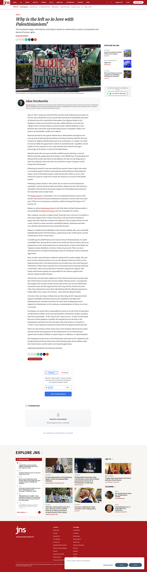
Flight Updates (55, 7)
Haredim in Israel (75, 7)
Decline (135, 565)
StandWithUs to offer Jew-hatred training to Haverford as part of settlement (28, 506)
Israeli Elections (34, 7)
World (27, 2)
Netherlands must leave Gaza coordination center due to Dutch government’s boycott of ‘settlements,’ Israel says (87, 480)
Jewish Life (59, 2)
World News (77, 475)
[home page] (6, 3)
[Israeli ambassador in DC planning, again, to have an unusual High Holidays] (58, 465)
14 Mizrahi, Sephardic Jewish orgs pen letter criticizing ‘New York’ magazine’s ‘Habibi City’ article (29, 489)
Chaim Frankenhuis (120, 498)
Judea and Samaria (65, 7)
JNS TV (51, 2)
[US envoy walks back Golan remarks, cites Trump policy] (88, 495)
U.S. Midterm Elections (44, 7)
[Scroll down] (39, 512)
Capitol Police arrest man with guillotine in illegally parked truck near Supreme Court (28, 466)
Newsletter (119, 2)
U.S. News (47, 504)
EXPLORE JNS (28, 453)
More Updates (21, 512)
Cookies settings (108, 565)
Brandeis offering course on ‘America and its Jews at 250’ (29, 473)
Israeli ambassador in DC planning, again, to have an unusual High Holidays (58, 479)
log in (54, 423)
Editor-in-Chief (88, 7)
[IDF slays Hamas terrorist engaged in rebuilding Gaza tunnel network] (127, 74)
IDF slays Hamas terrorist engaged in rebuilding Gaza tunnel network (113, 74)
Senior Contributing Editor (110, 60)
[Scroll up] (36, 512)
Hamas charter (36, 196)
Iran (82, 7)
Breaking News (24, 459)
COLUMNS (109, 486)
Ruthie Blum (107, 64)
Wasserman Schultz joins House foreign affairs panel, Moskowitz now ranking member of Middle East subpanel (29, 481)
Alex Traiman (108, 482)
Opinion (43, 2)
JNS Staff (106, 56)
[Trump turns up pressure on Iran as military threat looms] (118, 468)
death (43, 211)
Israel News (107, 50)
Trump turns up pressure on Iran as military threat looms (118, 479)
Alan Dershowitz (22, 36)
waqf (76, 141)
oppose (52, 211)
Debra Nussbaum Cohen (51, 514)
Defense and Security (35, 359)
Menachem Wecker (59, 483)
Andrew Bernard (49, 483)
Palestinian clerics (48, 208)
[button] (23, 39)
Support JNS (138, 2)
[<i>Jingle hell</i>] (127, 64)
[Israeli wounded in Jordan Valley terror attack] (127, 53)
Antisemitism (70, 2)
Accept (122, 565)
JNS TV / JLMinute (109, 476)
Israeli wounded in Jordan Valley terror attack (113, 53)
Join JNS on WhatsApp (119, 93)
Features (80, 2)
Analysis (35, 2)
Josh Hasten (116, 482)
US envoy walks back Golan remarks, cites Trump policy (85, 508)
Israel (15, 2)
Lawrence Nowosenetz (121, 512)
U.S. (21, 2)
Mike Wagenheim (79, 485)
